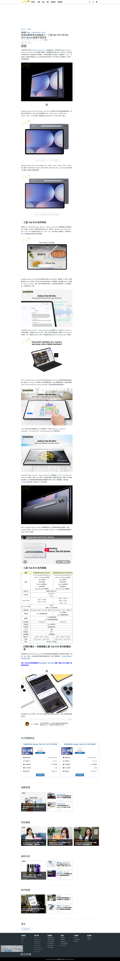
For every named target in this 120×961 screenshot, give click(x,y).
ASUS (22, 947)
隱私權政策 (63, 941)
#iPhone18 (66, 872)
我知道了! (8, 950)
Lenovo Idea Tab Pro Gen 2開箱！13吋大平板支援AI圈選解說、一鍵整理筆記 (33, 843)
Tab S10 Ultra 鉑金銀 (53, 214)
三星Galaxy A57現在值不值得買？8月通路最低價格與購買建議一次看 (64, 908)
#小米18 (32, 873)
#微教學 (30, 906)
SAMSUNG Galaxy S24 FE (39, 50)
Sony (22, 949)
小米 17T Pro (37, 951)
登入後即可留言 (26, 929)
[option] (40, 760)
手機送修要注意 (51, 939)
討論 (43, 2)
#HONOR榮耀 (52, 840)
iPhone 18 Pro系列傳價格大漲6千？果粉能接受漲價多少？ (64, 874)
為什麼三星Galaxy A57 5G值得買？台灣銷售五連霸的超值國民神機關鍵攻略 (86, 843)
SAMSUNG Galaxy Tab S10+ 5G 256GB (80, 744)
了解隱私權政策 (15, 950)
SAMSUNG (23, 937)
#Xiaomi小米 (25, 873)
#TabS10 (43, 32)
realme (22, 951)
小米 (22, 945)
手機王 (23, 29)
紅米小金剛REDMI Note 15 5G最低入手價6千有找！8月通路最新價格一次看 (64, 865)
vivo (22, 943)
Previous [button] (21, 759)
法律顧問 (89, 937)
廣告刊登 (76, 937)
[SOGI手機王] (25, 2)
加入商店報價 (77, 939)
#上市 (37, 804)
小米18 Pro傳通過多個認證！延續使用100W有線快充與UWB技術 (32, 875)
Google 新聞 (42, 663)
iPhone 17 (36, 937)
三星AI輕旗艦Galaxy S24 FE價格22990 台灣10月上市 (33, 807)
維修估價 (53, 2)
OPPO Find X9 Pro (38, 949)
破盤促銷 (60, 2)
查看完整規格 (40, 775)
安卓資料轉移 (50, 947)
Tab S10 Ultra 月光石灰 (40, 214)
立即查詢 (40, 753)
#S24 (33, 804)
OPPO (22, 941)
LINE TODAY (51, 663)
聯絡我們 (63, 939)
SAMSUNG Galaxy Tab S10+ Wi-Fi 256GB (40, 744)
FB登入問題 (63, 945)
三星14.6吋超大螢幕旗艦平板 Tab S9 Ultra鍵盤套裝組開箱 (64, 796)
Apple (22, 939)
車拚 (48, 2)
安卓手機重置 (50, 943)
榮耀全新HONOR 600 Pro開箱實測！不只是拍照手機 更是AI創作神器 (59, 843)
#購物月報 (59, 862)
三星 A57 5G (37, 943)
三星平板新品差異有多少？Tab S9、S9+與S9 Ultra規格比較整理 (64, 806)
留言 (30, 42)
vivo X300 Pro (37, 945)
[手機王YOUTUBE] (24, 954)
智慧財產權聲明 (64, 943)
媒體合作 (89, 939)
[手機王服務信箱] (30, 954)
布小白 (42, 39)
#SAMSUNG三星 (35, 32)
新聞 (39, 2)
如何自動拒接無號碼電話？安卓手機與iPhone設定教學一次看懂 (64, 898)
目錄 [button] (23, 46)
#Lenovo (24, 840)
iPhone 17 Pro (37, 939)
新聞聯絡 (76, 941)
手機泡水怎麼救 (51, 941)
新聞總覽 (29, 29)
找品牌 (33, 2)
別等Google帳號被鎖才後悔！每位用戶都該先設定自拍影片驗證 (33, 909)
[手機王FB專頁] (22, 954)
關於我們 (63, 937)
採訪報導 (23, 32)
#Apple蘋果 (59, 872)
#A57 (86, 840)
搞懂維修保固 (50, 937)
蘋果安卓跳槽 (50, 945)
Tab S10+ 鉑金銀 (53, 160)
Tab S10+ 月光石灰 (40, 160)
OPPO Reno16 (37, 947)
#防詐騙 (58, 896)
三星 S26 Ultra (37, 941)
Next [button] (99, 759)
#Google (24, 906)
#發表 (28, 32)
